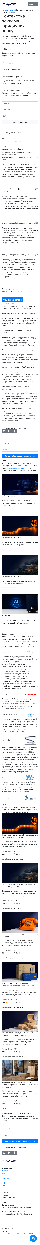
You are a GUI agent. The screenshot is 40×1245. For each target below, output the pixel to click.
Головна (5, 10)
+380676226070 (8, 1198)
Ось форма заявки (12, 300)
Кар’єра (5, 1176)
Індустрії (12, 10)
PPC (3, 1183)
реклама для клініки (15, 468)
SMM (3, 1185)
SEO (3, 1181)
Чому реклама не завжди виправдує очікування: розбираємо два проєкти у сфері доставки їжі (20, 1084)
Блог (3, 1173)
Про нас (5, 1171)
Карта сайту (6, 1233)
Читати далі (7, 511)
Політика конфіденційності (24, 1233)
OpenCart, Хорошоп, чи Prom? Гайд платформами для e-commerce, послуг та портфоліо (18, 503)
